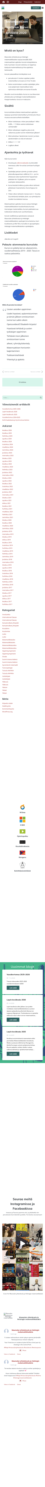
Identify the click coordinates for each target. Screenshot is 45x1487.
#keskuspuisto (36, 1347)
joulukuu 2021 (7, 492)
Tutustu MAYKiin (8, 671)
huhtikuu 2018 (7, 576)
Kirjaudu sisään (7, 703)
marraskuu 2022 (7, 475)
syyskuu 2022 (7, 481)
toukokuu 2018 (7, 573)
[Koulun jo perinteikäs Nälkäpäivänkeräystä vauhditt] (22, 1270)
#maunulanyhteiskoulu (16, 1347)
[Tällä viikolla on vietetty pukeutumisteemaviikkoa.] (9, 1243)
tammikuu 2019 (7, 556)
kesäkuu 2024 (7, 441)
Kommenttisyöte (8, 709)
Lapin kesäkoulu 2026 (9, 412)
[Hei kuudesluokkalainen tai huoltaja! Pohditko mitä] (22, 1230)
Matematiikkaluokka (9, 645)
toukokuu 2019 (7, 545)
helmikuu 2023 (7, 470)
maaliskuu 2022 (7, 489)
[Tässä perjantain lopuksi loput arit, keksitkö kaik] (36, 1230)
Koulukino (5, 628)
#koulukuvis (27, 1347)
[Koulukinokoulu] (22, 842)
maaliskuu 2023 (7, 467)
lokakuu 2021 (6, 498)
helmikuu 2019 (7, 554)
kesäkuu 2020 (7, 523)
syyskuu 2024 (7, 439)
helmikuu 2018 (7, 582)
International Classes (9, 617)
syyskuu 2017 (7, 596)
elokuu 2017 (6, 599)
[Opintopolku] (22, 831)
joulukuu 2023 (7, 453)
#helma (38, 1375)
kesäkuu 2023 (7, 464)
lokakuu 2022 (6, 478)
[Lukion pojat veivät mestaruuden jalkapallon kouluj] (22, 1257)
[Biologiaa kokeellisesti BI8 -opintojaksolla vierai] (36, 1243)
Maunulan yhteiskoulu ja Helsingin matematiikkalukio (25, 1331)
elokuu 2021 (6, 503)
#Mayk (6, 1347)
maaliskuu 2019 (7, 551)
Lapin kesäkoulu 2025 (9, 414)
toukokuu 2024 (7, 444)
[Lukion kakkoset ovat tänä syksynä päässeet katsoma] (9, 1270)
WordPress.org (7, 712)
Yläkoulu (5, 682)
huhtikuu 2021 (7, 509)
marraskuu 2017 (7, 590)
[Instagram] (8, 2)
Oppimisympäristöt (9, 651)
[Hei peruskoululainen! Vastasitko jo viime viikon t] (36, 1283)
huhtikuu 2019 (7, 548)
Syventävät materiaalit (10, 665)
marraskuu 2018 (7, 562)
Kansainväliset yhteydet (10, 623)
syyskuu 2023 (7, 461)
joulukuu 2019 (7, 531)
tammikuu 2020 (7, 528)
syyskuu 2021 (7, 500)
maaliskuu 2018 (7, 579)
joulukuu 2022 (7, 472)
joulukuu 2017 (7, 587)
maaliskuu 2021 (7, 512)
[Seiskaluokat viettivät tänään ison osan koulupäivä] (22, 1283)
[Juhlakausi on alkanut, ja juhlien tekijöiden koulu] (9, 1230)
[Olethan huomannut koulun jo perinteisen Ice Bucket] (36, 1270)
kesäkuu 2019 (7, 543)
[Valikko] (42, 8)
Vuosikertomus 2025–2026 (11, 409)
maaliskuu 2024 (7, 447)
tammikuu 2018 (7, 585)
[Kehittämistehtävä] (22, 865)
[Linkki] (3, 7)
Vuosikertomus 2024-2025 (11, 417)
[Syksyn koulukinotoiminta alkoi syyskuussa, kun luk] (9, 1283)
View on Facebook (9, 1354)
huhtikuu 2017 (7, 604)
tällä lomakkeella (22, 163)
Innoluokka (6, 614)
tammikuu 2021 (7, 517)
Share (19, 1354)
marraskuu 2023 (7, 455)
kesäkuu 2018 (7, 571)
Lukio (4, 634)
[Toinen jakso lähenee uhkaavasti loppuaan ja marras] (22, 1243)
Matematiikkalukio (8, 640)
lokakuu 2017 (6, 593)
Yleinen (4, 687)
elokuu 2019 (6, 540)
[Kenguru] (22, 853)
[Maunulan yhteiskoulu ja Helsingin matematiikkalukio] (8, 1316)
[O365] (22, 820)
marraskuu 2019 (7, 534)
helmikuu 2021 (7, 514)
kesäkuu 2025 (7, 433)
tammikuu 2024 (7, 450)
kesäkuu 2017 (7, 601)
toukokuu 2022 (7, 486)
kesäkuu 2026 (7, 430)
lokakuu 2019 (6, 537)
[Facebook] (4, 2)
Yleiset (4, 690)
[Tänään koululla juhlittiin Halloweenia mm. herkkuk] (36, 1257)
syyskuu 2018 (7, 568)
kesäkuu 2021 (7, 506)
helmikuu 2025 (7, 436)
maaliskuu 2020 (7, 526)
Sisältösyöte (6, 706)
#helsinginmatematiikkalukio (22, 1378)
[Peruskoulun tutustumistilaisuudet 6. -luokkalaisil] (9, 1257)
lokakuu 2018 (6, 565)
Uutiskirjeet (6, 676)
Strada (4, 657)
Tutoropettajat (7, 668)
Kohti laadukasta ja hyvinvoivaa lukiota (15, 420)
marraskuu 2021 (7, 495)
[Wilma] (22, 807)
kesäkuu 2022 (7, 484)
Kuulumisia (6, 631)
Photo (24, 1350)
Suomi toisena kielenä (9, 659)
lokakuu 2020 (6, 520)
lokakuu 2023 (6, 458)
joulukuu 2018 (7, 559)
